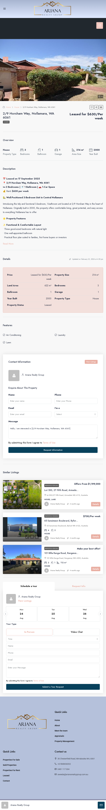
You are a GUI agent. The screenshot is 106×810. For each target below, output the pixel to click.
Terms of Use (49, 442)
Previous (5, 59)
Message (13, 421)
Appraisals (59, 736)
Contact (6, 781)
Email (11, 408)
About (57, 725)
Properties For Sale (11, 760)
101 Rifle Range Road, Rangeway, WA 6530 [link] (66, 553)
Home (8, 107)
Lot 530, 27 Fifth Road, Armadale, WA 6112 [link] (66, 490)
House (16, 107)
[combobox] (76, 414)
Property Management (64, 741)
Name (11, 394)
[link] (22, 494)
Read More (8, 243)
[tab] (99, 25)
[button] (92, 107)
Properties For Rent (11, 770)
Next (100, 59)
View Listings (91, 362)
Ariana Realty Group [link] (57, 504)
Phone (58, 394)
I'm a (57, 408)
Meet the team (61, 731)
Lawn (8, 342)
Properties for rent (52, 516)
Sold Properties (9, 765)
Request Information (53, 449)
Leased (6, 122)
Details (96, 504)
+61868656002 (64, 764)
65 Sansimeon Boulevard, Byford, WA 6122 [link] (66, 520)
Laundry (61, 335)
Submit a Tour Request (53, 686)
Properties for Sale (51, 485)
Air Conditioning (13, 335)
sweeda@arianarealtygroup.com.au (73, 774)
